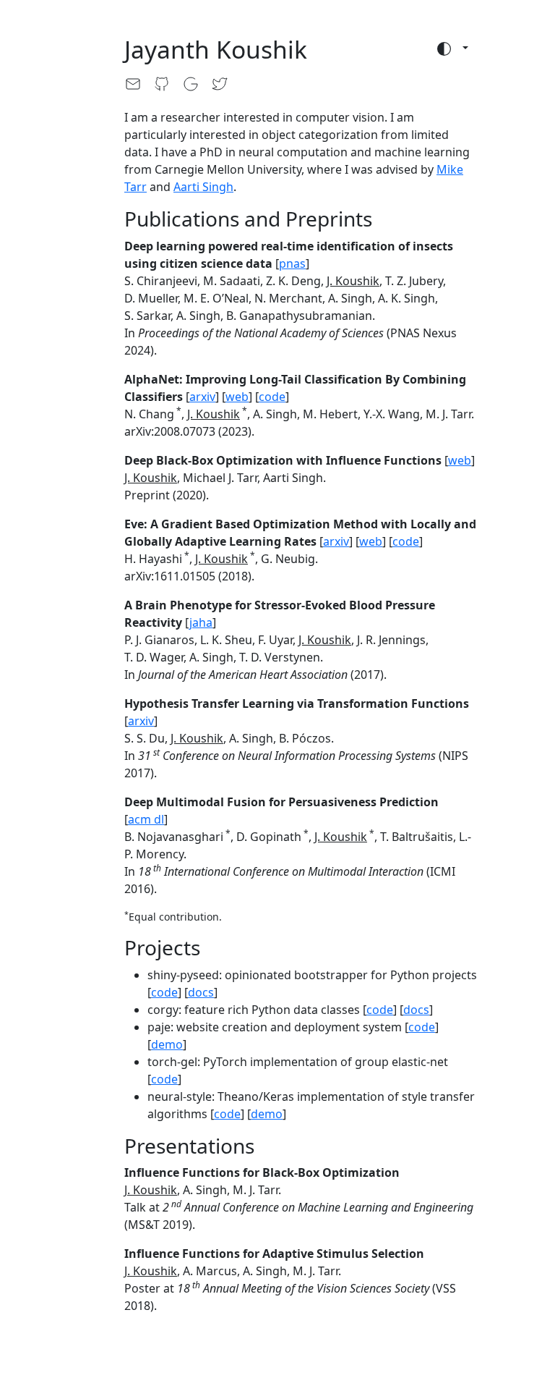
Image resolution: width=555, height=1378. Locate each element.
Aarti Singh (203, 187)
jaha (200, 622)
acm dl (146, 819)
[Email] (138, 84)
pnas (292, 263)
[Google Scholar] (196, 84)
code (272, 397)
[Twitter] (225, 84)
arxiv (202, 397)
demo (167, 1044)
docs (201, 992)
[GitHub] (167, 84)
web (237, 397)
